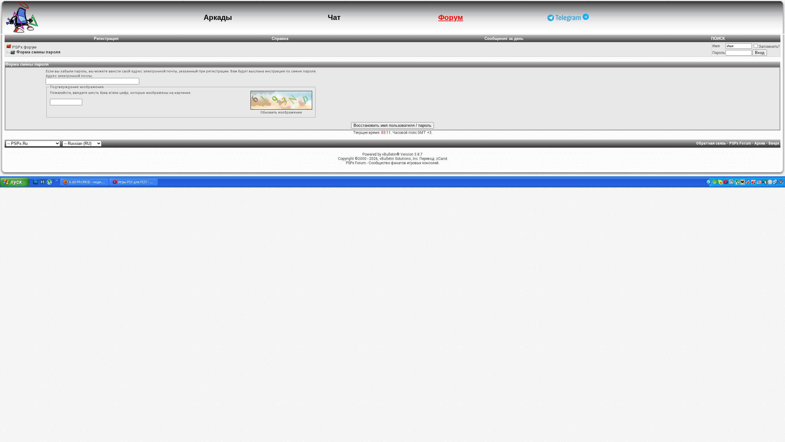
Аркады (218, 17)
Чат (334, 17)
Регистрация (106, 38)
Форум (450, 17)
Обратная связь (711, 143)
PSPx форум (24, 47)
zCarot (441, 159)
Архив (759, 143)
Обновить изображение (281, 112)
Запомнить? (769, 47)
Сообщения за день (503, 38)
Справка (280, 38)
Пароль (718, 53)
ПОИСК (718, 38)
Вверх (773, 143)
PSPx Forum (740, 143)
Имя (716, 46)
